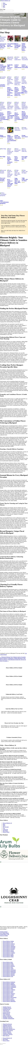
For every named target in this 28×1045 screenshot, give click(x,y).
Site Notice (5, 830)
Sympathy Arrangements (8, 1018)
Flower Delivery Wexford (9, 973)
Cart (4, 5)
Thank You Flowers (7, 1024)
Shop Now (4, 29)
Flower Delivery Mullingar (9, 984)
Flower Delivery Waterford (9, 946)
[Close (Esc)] (4, 1043)
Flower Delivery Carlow (8, 964)
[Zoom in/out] (0, 1043)
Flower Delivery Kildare (8, 951)
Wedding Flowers (7, 1007)
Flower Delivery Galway (8, 945)
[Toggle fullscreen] (2, 1043)
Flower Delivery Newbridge (9, 970)
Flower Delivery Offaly (8, 956)
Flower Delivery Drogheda (9, 947)
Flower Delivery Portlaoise (9, 982)
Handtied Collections (7, 1017)
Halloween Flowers (7, 1026)
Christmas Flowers (7, 1008)
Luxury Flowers (6, 1012)
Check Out (5, 829)
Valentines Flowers (7, 1025)
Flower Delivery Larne (8, 991)
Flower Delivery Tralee (8, 968)
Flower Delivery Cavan (8, 998)
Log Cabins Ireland (4, 933)
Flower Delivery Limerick (9, 943)
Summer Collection (7, 1033)
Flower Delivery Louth (8, 954)
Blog (4, 6)
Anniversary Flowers (7, 1034)
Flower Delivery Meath (8, 955)
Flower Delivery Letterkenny (9, 985)
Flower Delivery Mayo (8, 996)
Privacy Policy (6, 832)
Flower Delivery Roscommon (9, 997)
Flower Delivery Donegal (9, 1000)
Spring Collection (7, 1031)
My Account (6, 827)
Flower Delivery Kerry (8, 992)
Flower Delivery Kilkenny (9, 966)
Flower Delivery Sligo (8, 988)
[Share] (3, 1043)
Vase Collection (6, 1014)
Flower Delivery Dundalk (9, 949)
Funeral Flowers (6, 1009)
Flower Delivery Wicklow (9, 975)
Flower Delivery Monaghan (9, 1001)
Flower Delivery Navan (8, 950)
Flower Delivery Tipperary (9, 993)
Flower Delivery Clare (8, 976)
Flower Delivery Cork (8, 942)
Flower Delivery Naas (8, 967)
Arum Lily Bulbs (4, 935)
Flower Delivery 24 (7, 823)
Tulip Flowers (6, 1010)
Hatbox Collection (7, 1016)
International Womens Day (9, 1029)
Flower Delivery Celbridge (9, 989)
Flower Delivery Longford (9, 952)
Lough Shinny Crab (4, 934)
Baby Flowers (6, 1035)
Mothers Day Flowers (8, 1030)
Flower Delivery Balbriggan (9, 971)
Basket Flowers (6, 1013)
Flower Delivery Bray (8, 962)
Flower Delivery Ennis (8, 963)
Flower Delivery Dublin (8, 941)
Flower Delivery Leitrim (8, 994)
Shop (4, 3)
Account (5, 4)
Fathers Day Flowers (7, 1028)
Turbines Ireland (3, 931)
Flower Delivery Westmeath (9, 972)
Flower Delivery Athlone (8, 983)
